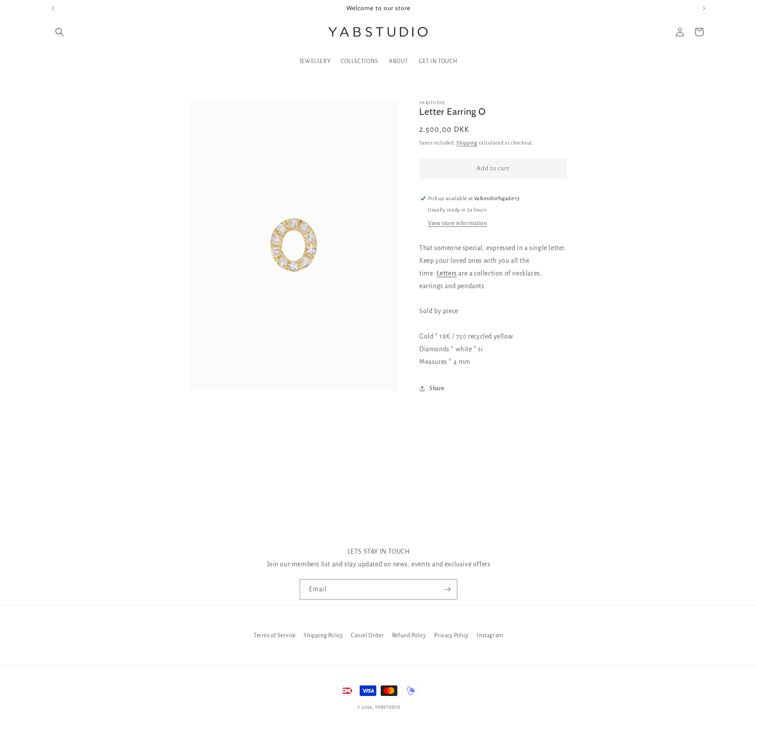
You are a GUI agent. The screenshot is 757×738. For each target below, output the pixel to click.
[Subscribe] (447, 589)
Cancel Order (367, 635)
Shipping (467, 142)
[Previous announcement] (53, 8)
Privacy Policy (451, 635)
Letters (447, 273)
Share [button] (436, 388)
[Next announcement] (704, 8)
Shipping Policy (323, 635)
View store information (457, 223)
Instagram (490, 635)
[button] (59, 32)
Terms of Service (275, 635)
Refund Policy (409, 635)
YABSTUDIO (387, 707)
